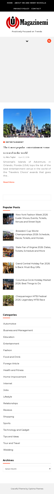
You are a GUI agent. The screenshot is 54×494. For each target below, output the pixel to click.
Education (8, 337)
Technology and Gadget (16, 429)
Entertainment (11, 343)
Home (10, 3)
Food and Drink (11, 356)
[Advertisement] (27, 74)
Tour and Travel (11, 443)
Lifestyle (7, 396)
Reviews (7, 410)
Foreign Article (11, 363)
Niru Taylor (11, 157)
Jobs (5, 390)
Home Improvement (14, 376)
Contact (36, 9)
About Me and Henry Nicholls (30, 3)
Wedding (8, 449)
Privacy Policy (21, 9)
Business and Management (18, 330)
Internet (7, 383)
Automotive (9, 323)
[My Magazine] (27, 23)
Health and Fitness (13, 370)
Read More (8, 182)
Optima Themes (35, 489)
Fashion (7, 350)
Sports (6, 423)
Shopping (8, 416)
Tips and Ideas (11, 436)
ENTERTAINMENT (15, 142)
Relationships (10, 403)
